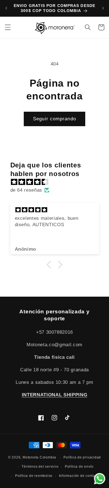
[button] (7, 27)
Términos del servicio (40, 467)
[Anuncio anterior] (6, 8)
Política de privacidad (82, 457)
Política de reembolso (34, 476)
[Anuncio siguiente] (103, 8)
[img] (57, 182)
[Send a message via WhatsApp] (99, 478)
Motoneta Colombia (39, 458)
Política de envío (79, 467)
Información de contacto (79, 476)
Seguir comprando (54, 118)
